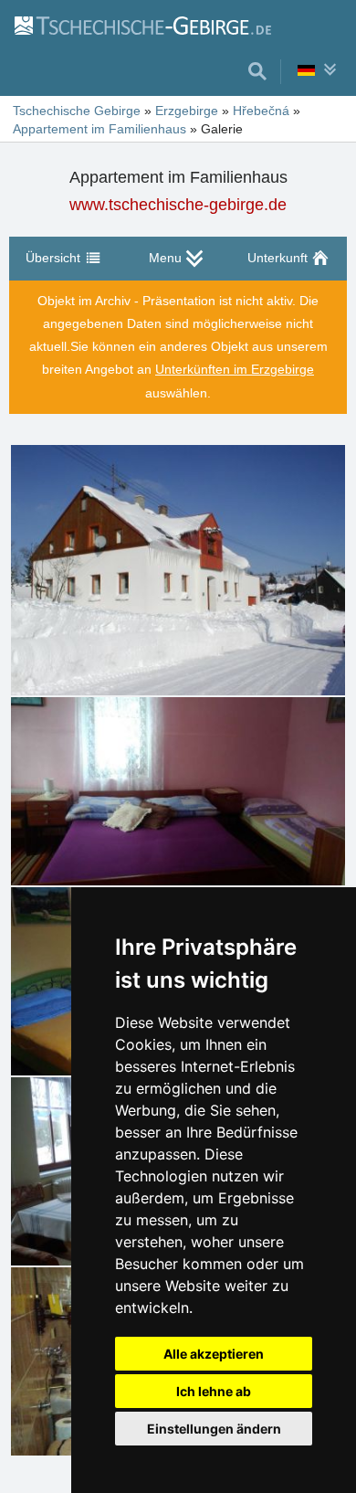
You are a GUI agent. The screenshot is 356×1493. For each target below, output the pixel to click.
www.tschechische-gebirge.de (178, 205)
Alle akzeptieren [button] (213, 1353)
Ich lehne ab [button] (213, 1391)
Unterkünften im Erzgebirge (234, 369)
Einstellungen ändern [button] (214, 1428)
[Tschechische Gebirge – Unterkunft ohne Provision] (142, 24)
